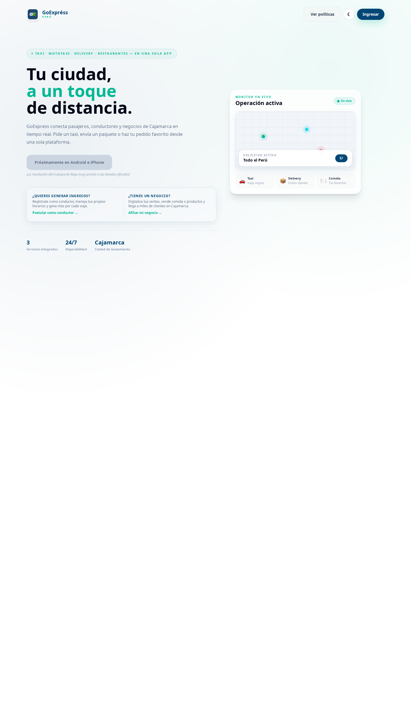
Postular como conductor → (55, 213)
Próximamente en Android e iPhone (69, 162)
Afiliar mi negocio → (145, 213)
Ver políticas (322, 14)
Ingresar (371, 14)
